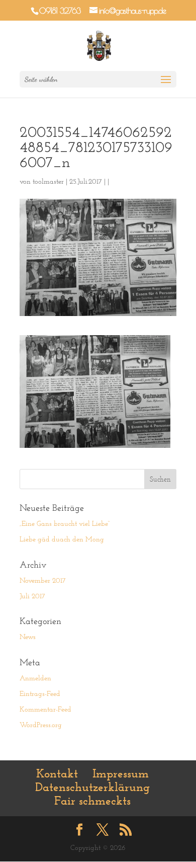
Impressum (120, 773)
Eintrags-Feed (40, 694)
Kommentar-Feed (45, 710)
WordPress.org (41, 725)
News (28, 637)
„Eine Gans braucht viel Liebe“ (65, 524)
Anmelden (35, 678)
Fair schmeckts (92, 801)
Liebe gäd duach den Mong (62, 539)
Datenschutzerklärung (92, 787)
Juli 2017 (32, 596)
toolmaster (48, 182)
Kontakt (57, 773)
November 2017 (43, 581)
